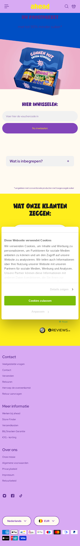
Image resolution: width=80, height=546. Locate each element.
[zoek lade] (66, 6)
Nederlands (14, 521)
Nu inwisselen (40, 128)
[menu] (6, 6)
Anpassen (37, 311)
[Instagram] (4, 496)
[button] (63, 322)
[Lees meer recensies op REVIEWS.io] (59, 330)
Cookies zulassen (40, 300)
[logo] (40, 6)
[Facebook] (13, 496)
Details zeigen (59, 289)
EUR (46, 521)
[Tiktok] (21, 496)
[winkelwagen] (73, 6)
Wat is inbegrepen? (26, 161)
